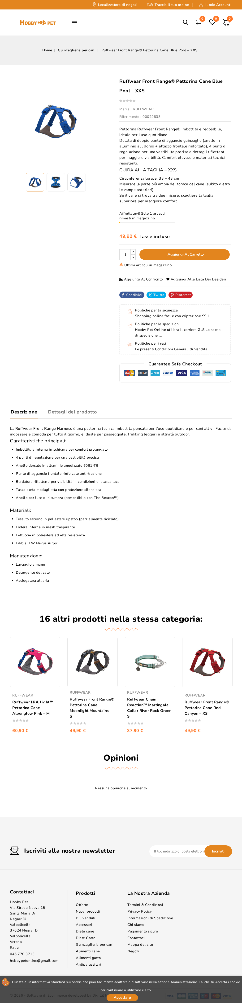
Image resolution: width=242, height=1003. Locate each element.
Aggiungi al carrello (185, 254)
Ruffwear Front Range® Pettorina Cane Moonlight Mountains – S (92, 708)
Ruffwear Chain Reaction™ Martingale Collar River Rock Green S (149, 708)
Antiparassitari (88, 964)
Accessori (84, 924)
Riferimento (129, 116)
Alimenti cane (88, 951)
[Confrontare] (198, 22)
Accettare (122, 997)
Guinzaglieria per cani (94, 944)
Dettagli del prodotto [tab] (72, 412)
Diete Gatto (85, 938)
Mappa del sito (140, 944)
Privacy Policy (139, 911)
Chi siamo (135, 924)
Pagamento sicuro (142, 931)
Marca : (125, 109)
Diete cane (85, 931)
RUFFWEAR (143, 109)
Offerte (82, 904)
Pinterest (183, 295)
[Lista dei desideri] (212, 22)
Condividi (134, 295)
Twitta (158, 295)
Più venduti (85, 918)
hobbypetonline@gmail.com (34, 960)
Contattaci (22, 892)
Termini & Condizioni (145, 904)
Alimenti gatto (88, 957)
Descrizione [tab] (24, 412)
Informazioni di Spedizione (150, 918)
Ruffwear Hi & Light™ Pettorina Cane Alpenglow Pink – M (32, 708)
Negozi (133, 951)
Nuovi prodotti (88, 911)
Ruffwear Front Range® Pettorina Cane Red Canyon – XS (207, 708)
